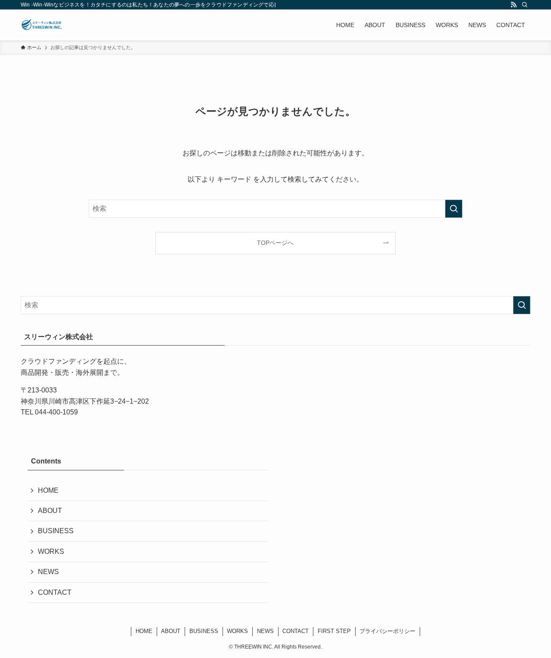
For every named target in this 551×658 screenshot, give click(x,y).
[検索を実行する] (453, 209)
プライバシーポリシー (387, 631)
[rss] (513, 4)
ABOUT (50, 510)
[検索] (524, 4)
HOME (48, 490)
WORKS (51, 551)
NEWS (48, 571)
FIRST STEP (334, 631)
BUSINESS (56, 530)
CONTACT (54, 592)
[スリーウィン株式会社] (41, 25)
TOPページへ (275, 242)
